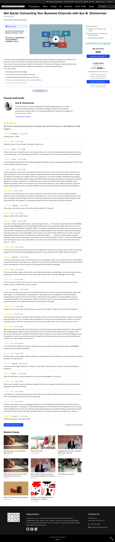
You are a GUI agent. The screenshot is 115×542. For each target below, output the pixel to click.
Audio (91, 6)
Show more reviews (12, 425)
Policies (57, 539)
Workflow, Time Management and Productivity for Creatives (42, 498)
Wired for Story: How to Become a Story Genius (15, 452)
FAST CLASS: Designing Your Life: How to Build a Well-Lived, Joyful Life (43, 475)
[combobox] (106, 6)
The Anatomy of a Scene (66, 474)
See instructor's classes (23, 116)
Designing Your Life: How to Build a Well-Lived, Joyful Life (69, 452)
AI (60, 6)
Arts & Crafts (80, 6)
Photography (34, 6)
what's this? (107, 43)
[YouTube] (27, 529)
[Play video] (56, 39)
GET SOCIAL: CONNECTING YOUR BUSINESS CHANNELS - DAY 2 (14, 39)
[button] (111, 538)
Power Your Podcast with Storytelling (16, 497)
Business (68, 6)
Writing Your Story (37, 451)
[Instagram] (35, 529)
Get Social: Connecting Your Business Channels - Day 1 (14, 32)
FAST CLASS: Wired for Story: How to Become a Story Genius (15, 475)
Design (54, 6)
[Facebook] (31, 529)
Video (45, 6)
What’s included (102, 86)
